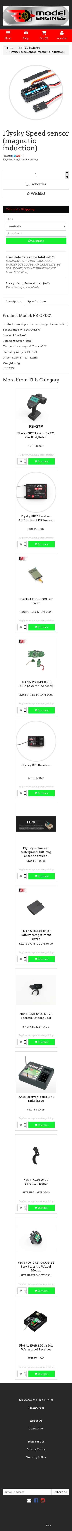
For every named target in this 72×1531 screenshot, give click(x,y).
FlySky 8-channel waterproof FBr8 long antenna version (36, 852)
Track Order (36, 1407)
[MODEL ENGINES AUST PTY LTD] (36, 14)
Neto (48, 1525)
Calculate (37, 240)
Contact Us (36, 1428)
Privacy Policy (36, 1449)
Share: (7, 155)
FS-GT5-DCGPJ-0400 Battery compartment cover (35, 935)
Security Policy (36, 1457)
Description (13, 301)
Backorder (37, 184)
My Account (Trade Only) (36, 1399)
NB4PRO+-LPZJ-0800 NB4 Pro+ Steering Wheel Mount (36, 1266)
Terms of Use (36, 1441)
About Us (36, 1420)
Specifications (37, 301)
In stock (42, 461)
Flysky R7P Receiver (36, 765)
